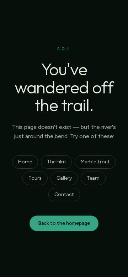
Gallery (64, 178)
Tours (35, 178)
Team (93, 178)
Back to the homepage (64, 223)
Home (25, 162)
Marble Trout (95, 162)
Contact (64, 194)
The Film (56, 162)
